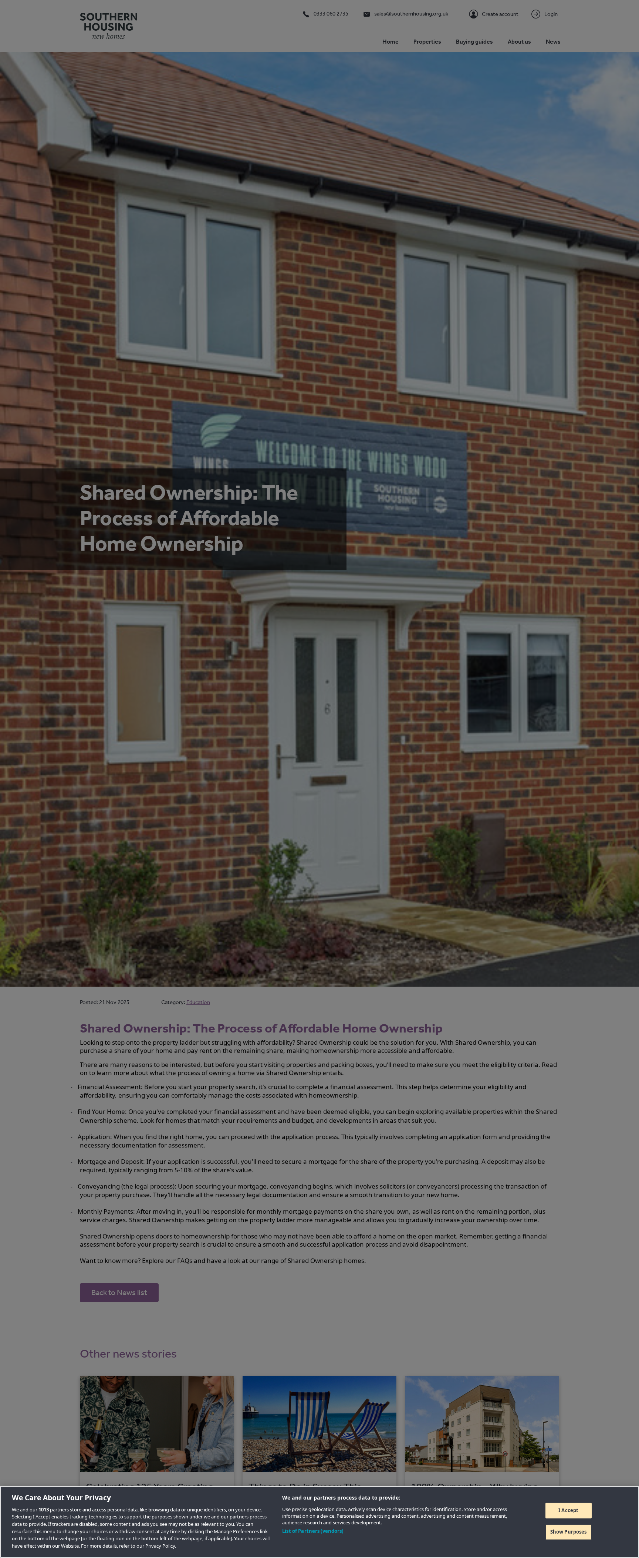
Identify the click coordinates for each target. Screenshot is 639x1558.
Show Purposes (568, 1531)
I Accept (568, 1510)
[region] (319, 1522)
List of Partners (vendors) (312, 1531)
